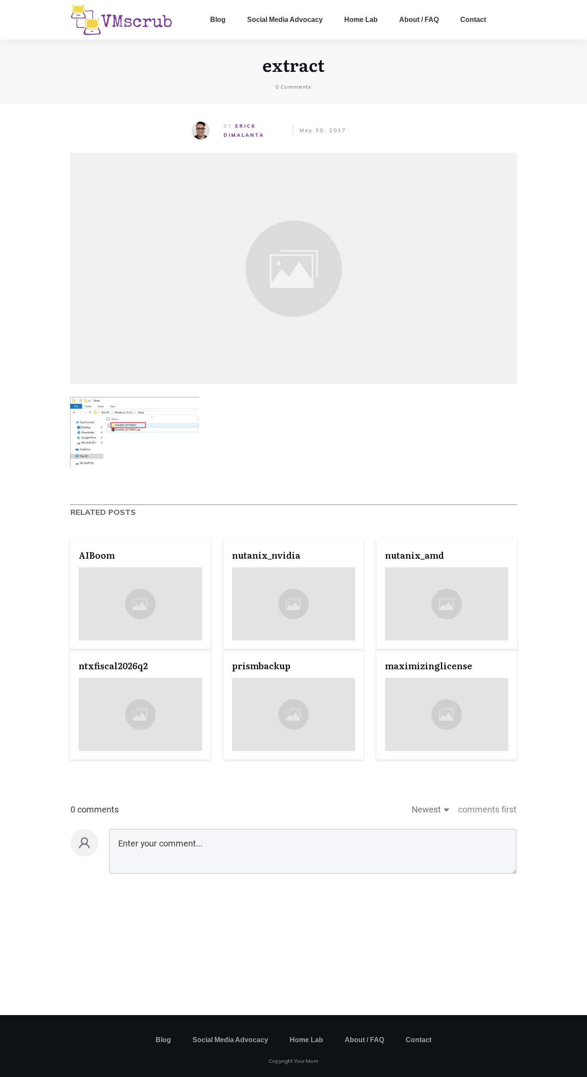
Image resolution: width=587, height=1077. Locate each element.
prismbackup (261, 665)
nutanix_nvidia (266, 554)
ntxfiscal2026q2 (113, 665)
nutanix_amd (414, 554)
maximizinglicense (428, 665)
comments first (487, 809)
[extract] (293, 269)
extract (293, 64)
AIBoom (97, 554)
